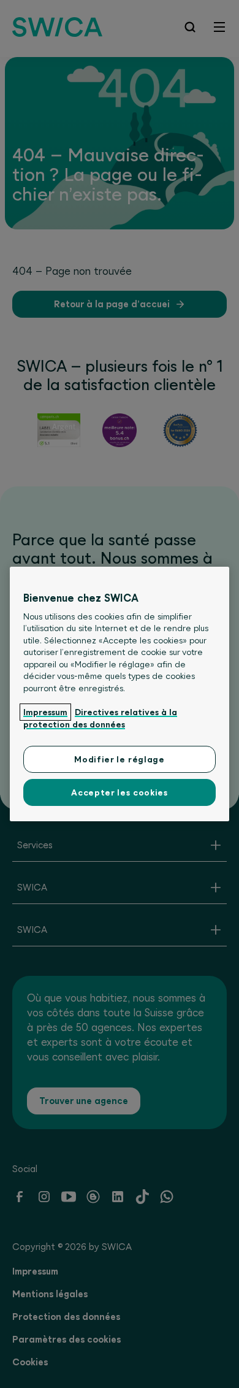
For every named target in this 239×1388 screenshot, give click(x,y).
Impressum (45, 712)
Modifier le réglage (119, 759)
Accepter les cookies (119, 792)
